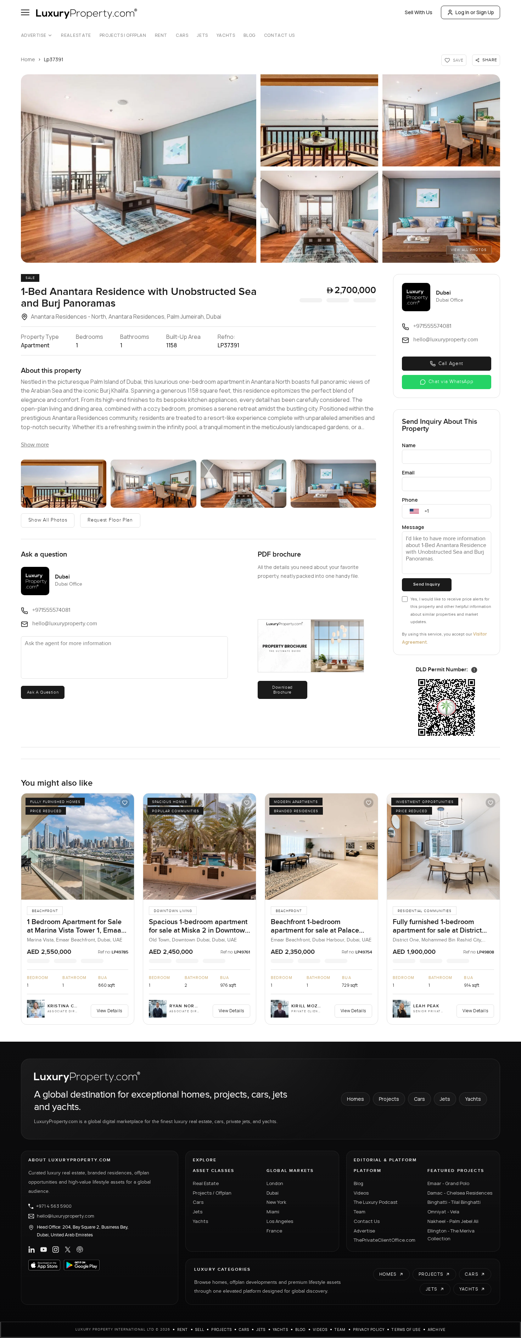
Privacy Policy (369, 1329)
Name (409, 445)
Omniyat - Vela (443, 1211)
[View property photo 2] (319, 120)
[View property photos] (138, 168)
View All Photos (469, 250)
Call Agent (450, 363)
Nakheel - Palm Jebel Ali (452, 1221)
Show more (35, 445)
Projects (389, 1098)
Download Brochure (282, 690)
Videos (361, 1193)
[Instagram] (55, 1249)
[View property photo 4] (319, 217)
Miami (273, 1211)
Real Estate (76, 35)
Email (408, 472)
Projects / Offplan (212, 1193)
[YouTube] (43, 1249)
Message (413, 527)
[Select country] (414, 511)
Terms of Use (406, 1329)
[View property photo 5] (441, 217)
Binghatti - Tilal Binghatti (454, 1202)
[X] (68, 1249)
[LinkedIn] (31, 1249)
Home (28, 59)
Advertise (33, 35)
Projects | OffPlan (123, 35)
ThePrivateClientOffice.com (384, 1240)
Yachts (226, 35)
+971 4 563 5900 (54, 1206)
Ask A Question (42, 692)
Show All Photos (47, 520)
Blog (249, 35)
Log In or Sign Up (474, 12)
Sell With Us (418, 12)
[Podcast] (80, 1249)
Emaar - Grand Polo (448, 1183)
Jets (202, 35)
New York (276, 1202)
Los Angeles (280, 1221)
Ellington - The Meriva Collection (451, 1235)
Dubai (273, 1193)
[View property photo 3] (441, 120)
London (275, 1183)
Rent (161, 35)
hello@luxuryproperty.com (65, 1216)
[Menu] (25, 12)
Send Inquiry (426, 584)
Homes (355, 1098)
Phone (410, 499)
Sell (200, 1329)
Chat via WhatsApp (451, 382)
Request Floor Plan (110, 520)
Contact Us (279, 35)
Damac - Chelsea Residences (459, 1193)
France (274, 1231)
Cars (182, 35)
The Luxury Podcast (376, 1202)
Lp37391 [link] (53, 59)
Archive (437, 1329)
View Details (109, 1011)
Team (359, 1211)
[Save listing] (125, 803)
